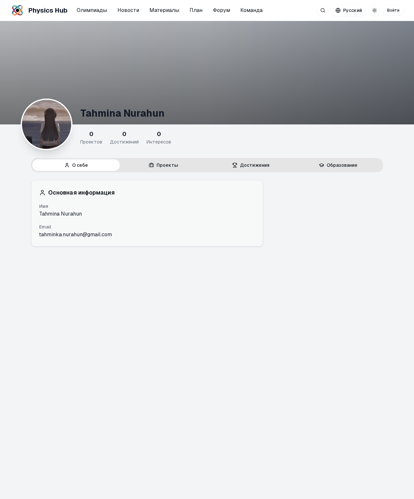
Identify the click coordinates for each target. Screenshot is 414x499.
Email (45, 226)
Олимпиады (92, 10)
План (196, 10)
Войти (393, 10)
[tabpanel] (207, 213)
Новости (128, 10)
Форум (221, 10)
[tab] (76, 165)
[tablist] (207, 165)
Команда (251, 10)
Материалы (164, 10)
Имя (43, 206)
